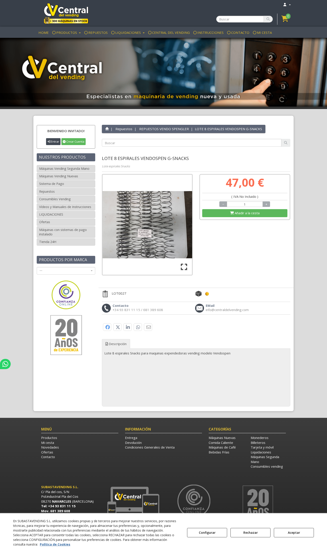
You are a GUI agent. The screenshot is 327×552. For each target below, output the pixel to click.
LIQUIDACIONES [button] (51, 214)
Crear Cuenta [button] (75, 142)
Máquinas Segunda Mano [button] (265, 459)
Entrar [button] (54, 142)
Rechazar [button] (250, 532)
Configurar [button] (207, 532)
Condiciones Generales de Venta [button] (150, 447)
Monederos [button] (259, 437)
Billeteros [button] (258, 442)
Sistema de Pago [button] (51, 184)
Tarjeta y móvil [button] (262, 447)
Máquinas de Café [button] (222, 447)
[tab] (196, 357)
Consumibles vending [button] (267, 466)
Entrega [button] (131, 437)
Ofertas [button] (44, 222)
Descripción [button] (117, 344)
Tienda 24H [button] (47, 242)
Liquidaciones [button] (261, 452)
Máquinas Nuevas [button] (222, 437)
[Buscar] (268, 19)
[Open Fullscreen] (184, 267)
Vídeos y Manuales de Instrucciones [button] (65, 207)
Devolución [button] (133, 442)
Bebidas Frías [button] (219, 452)
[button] (66, 13)
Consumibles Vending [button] (55, 199)
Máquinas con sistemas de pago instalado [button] (63, 232)
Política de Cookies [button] (55, 544)
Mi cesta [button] (47, 442)
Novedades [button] (50, 447)
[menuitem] (287, 4)
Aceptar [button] (294, 532)
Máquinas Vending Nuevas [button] (58, 176)
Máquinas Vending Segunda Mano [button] (64, 168)
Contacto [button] (48, 457)
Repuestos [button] (47, 191)
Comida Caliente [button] (221, 442)
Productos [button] (49, 437)
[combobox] (66, 271)
